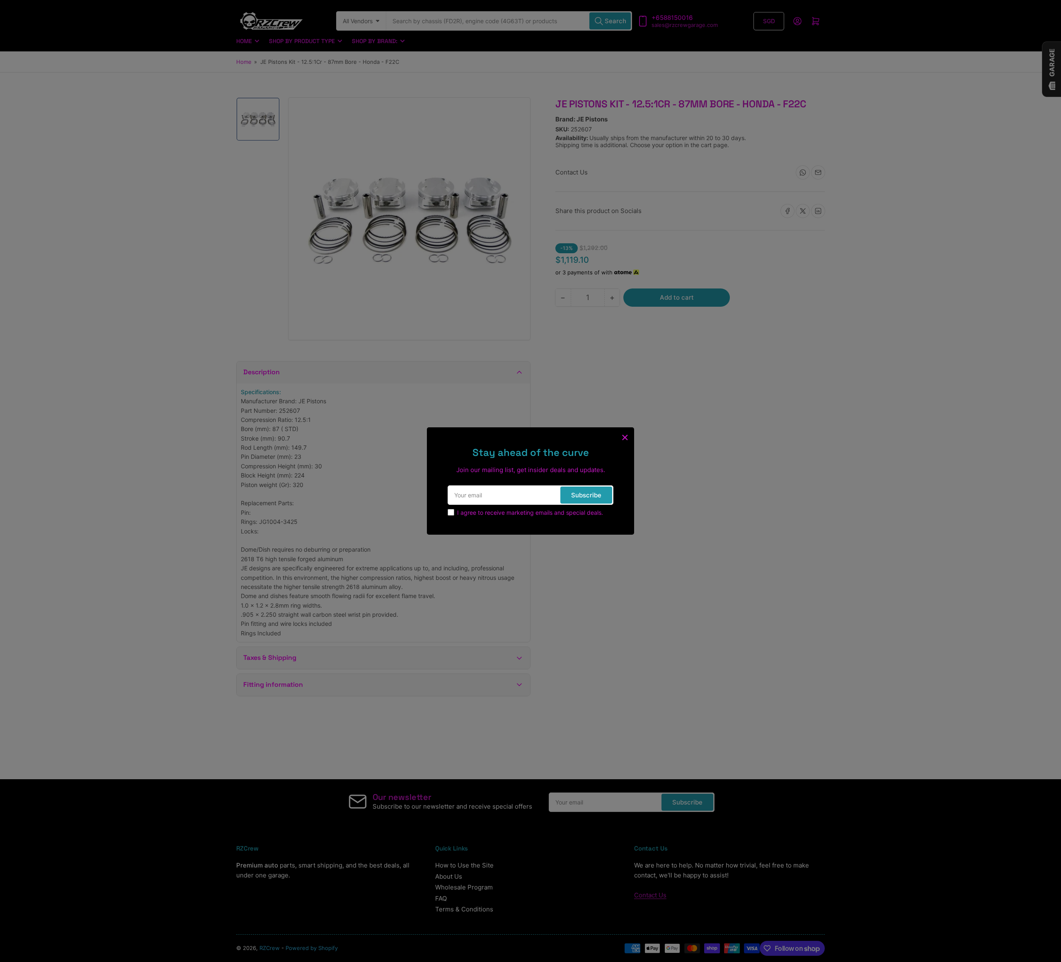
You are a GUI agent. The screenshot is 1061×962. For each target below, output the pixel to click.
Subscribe (586, 495)
